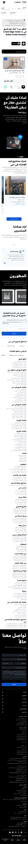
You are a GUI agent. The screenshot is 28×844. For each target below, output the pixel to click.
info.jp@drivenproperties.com (14, 826)
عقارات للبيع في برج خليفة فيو (19, 413)
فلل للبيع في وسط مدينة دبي (20, 522)
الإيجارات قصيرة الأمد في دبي (20, 449)
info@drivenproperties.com (15, 773)
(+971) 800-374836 (19, 771)
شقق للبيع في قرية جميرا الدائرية (19, 383)
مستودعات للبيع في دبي (21, 398)
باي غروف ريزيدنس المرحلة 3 (20, 604)
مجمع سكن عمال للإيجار (21, 582)
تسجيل (14, 333)
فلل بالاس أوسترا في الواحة (20, 617)
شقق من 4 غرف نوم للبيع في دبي (19, 367)
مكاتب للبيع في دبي (22, 392)
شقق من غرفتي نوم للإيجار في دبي (19, 425)
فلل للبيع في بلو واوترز (21, 551)
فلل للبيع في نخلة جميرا (21, 504)
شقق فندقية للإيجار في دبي (20, 441)
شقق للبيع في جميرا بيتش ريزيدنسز (18, 381)
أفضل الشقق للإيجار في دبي (20, 435)
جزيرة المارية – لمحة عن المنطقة (17, 355)
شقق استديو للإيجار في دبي (20, 422)
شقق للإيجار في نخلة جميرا (20, 501)
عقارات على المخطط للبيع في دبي (19, 479)
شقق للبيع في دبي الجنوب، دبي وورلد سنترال (16, 380)
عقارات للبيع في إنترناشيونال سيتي (19, 540)
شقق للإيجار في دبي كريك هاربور (19, 566)
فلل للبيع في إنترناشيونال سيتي (19, 541)
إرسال (14, 684)
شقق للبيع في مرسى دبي (21, 376)
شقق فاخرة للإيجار (22, 460)
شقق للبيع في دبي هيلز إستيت (19, 555)
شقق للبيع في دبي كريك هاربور (19, 375)
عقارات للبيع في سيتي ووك (20, 530)
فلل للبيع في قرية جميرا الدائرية (19, 577)
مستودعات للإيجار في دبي (20, 446)
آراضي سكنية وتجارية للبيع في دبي (19, 402)
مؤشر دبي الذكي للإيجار (21, 598)
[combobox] (25, 9)
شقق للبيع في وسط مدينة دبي (19, 373)
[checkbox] (25, 320)
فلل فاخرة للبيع (23, 458)
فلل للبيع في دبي (22, 389)
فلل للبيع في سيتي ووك (21, 532)
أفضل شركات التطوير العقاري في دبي (18, 588)
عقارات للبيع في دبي (18, 20)
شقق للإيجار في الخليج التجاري (19, 510)
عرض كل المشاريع (14, 219)
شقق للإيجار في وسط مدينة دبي (19, 519)
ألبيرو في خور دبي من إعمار (20, 615)
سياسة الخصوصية (18, 839)
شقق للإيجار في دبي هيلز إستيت (19, 557)
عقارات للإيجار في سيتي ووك (20, 436)
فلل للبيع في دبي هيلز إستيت (20, 560)
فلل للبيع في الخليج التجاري (20, 513)
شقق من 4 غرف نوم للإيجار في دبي (18, 428)
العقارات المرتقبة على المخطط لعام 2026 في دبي (16, 624)
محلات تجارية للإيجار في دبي (20, 447)
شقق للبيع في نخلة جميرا (21, 384)
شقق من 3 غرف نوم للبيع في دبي (19, 365)
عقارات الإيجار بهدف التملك (20, 584)
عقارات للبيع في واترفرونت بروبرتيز (19, 417)
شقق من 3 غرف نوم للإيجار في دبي (18, 427)
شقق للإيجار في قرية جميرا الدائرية (19, 574)
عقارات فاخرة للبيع (22, 455)
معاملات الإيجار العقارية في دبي (19, 585)
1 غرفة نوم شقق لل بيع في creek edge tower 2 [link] (15, 25)
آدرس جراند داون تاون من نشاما (19, 612)
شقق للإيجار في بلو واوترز (21, 548)
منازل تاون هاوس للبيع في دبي (19, 391)
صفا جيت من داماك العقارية (20, 610)
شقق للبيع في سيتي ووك (21, 527)
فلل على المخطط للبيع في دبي (20, 480)
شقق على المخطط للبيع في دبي (19, 477)
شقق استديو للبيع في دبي (20, 361)
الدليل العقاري (23, 599)
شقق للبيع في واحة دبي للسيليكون (19, 378)
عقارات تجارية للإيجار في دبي (20, 444)
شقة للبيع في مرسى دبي (21, 489)
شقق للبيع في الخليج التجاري (20, 508)
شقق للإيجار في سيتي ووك (20, 529)
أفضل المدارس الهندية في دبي (20, 593)
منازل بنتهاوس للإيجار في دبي (20, 433)
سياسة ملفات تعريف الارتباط (5, 839)
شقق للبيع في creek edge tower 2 (17, 23)
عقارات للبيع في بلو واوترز (21, 549)
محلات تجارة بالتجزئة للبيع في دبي (19, 397)
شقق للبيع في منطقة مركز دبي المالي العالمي (16, 372)
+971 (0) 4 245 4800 (20, 769)
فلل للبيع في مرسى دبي (21, 494)
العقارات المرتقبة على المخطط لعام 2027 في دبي (16, 625)
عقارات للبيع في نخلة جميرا (20, 502)
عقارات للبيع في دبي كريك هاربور (19, 568)
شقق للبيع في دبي (9, 20)
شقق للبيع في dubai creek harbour (17, 22)
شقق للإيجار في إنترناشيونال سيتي (19, 538)
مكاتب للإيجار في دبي (21, 442)
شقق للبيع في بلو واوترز (21, 546)
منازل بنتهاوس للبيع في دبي (20, 394)
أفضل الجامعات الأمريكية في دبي (19, 596)
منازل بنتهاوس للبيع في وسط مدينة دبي (17, 469)
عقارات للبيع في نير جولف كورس (19, 416)
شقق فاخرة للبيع (22, 457)
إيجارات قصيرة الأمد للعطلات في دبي (18, 450)
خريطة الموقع (12, 839)
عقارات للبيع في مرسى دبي (20, 406)
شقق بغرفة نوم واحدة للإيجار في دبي (18, 424)
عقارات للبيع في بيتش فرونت (20, 411)
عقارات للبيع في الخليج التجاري (19, 511)
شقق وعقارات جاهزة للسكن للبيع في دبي (17, 485)
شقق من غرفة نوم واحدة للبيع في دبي (18, 362)
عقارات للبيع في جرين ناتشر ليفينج (19, 414)
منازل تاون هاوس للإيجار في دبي (19, 439)
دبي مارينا (22, 346)
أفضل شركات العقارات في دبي (19, 595)
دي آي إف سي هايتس (21, 613)
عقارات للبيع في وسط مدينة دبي (19, 521)
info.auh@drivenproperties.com (13, 763)
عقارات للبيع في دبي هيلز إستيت (19, 559)
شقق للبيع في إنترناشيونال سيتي (19, 537)
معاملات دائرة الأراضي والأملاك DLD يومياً (17, 587)
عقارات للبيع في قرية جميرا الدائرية (19, 410)
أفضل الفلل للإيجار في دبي (20, 438)
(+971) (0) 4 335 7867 (20, 779)
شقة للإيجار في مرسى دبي (20, 491)
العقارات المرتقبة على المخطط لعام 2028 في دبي (16, 627)
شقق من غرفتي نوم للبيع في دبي (19, 364)
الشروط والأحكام (24, 839)
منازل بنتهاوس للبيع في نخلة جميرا (19, 472)
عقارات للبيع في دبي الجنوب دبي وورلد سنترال (16, 408)
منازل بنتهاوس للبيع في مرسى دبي (19, 471)
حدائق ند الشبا (23, 606)
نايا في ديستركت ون (22, 607)
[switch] (12, 9)
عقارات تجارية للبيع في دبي (20, 400)
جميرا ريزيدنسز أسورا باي (21, 609)
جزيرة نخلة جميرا (11, 346)
